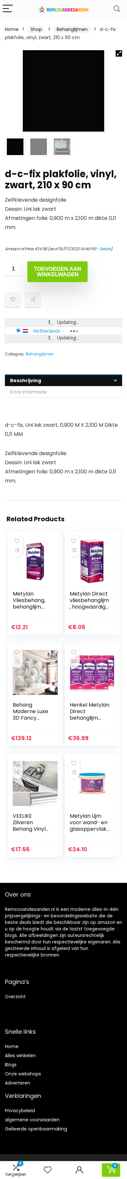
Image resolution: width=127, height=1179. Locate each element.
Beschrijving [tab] (25, 380)
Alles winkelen (20, 1055)
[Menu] (8, 9)
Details (105, 249)
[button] (119, 53)
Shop (36, 29)
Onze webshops (23, 1074)
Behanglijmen (72, 29)
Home (12, 29)
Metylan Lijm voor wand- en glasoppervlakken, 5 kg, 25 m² (89, 825)
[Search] (117, 9)
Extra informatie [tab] (28, 392)
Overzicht (15, 997)
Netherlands (47, 330)
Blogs (11, 1064)
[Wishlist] (47, 1170)
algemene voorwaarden (32, 1119)
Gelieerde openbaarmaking (36, 1129)
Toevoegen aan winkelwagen (57, 272)
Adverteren (17, 1083)
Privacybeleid (20, 1110)
